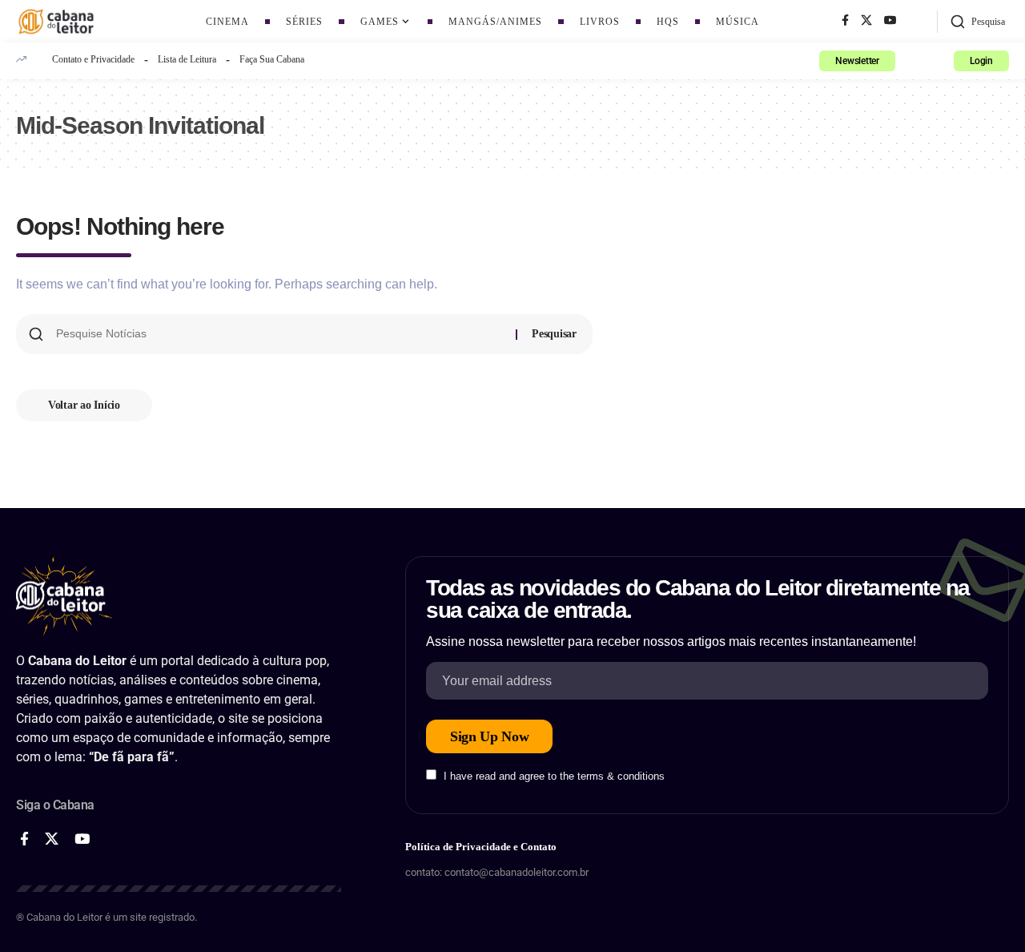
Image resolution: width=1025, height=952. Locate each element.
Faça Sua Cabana (271, 59)
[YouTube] (890, 20)
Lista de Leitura (187, 59)
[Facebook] (845, 20)
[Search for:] (280, 334)
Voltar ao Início (84, 405)
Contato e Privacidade (93, 59)
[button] (977, 21)
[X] (866, 20)
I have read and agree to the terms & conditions (554, 776)
